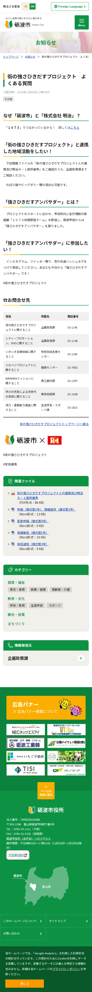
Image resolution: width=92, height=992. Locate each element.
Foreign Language (70, 6)
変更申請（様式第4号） (33, 521)
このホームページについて (20, 921)
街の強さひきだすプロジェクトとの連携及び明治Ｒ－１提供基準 (50, 495)
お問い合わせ (11, 933)
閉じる (25, 983)
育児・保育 (17, 589)
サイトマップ (57, 921)
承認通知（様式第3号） (33, 544)
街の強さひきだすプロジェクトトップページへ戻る (54, 424)
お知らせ (30, 56)
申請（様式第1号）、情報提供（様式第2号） (46, 509)
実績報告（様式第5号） (33, 532)
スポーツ (55, 605)
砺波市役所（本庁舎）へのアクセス (28, 838)
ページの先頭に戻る (46, 792)
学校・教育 (17, 605)
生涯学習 (37, 605)
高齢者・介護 (61, 589)
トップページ (11, 56)
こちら (74, 127)
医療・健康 (38, 589)
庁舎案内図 (16, 855)
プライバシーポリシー (66, 969)
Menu (82, 22)
